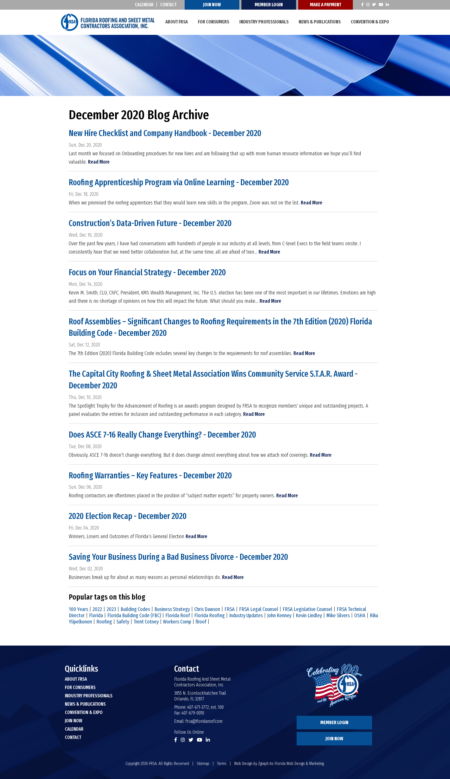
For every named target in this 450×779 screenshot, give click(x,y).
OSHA (359, 615)
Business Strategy (172, 609)
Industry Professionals (264, 22)
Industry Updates (246, 615)
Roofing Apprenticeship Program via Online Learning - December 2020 (179, 182)
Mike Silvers (338, 615)
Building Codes (135, 609)
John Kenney (279, 615)
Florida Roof (177, 615)
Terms (222, 763)
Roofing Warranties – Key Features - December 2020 (150, 475)
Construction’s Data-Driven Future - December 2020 (150, 223)
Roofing (104, 622)
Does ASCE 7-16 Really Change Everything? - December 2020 (162, 435)
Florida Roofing (209, 615)
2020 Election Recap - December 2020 (128, 516)
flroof (201, 622)
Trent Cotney (146, 622)
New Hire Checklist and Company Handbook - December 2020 (165, 133)
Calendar (144, 5)
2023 (111, 609)
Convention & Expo (370, 22)
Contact (168, 5)
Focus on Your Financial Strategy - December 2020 (147, 272)
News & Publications (320, 22)
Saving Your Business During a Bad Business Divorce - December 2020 (178, 557)
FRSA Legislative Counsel (307, 609)
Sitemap (203, 763)
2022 (97, 609)
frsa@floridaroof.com (203, 721)
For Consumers (213, 22)
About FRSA (176, 22)
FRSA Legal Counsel (258, 609)
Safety (122, 622)
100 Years (78, 609)
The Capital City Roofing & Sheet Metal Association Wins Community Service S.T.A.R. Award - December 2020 (213, 379)
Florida (96, 615)
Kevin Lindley (309, 615)
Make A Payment (325, 5)
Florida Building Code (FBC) (134, 615)
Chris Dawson (207, 609)
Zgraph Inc (266, 763)
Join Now (212, 5)
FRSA (229, 609)
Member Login (269, 5)
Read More (99, 162)
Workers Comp (177, 622)
